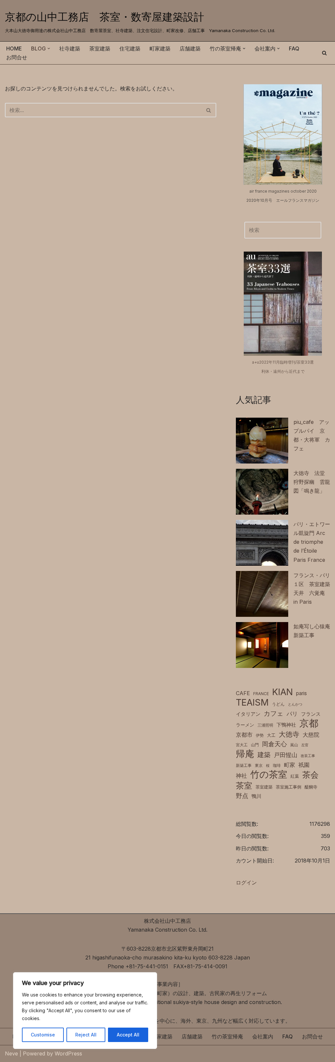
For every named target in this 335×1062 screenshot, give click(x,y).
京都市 (244, 734)
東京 (259, 765)
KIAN (282, 692)
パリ (292, 714)
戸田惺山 (285, 754)
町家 (289, 764)
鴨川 (256, 796)
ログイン (246, 882)
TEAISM (252, 702)
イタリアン (248, 714)
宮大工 (242, 744)
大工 (271, 735)
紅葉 (295, 776)
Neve (11, 1053)
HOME (14, 48)
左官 (305, 745)
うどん (278, 704)
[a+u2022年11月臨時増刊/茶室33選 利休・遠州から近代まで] (283, 304)
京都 (308, 723)
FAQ (294, 48)
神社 (241, 775)
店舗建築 (190, 48)
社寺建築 (69, 48)
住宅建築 (129, 48)
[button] (48, 48)
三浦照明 (265, 725)
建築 (264, 754)
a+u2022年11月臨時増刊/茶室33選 (283, 362)
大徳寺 (289, 734)
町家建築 (160, 48)
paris (301, 693)
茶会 (310, 774)
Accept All (128, 1034)
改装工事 (308, 756)
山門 (255, 744)
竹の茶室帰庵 (227, 1036)
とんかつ (295, 704)
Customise (43, 1034)
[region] (85, 1010)
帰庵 (245, 753)
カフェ (273, 713)
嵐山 (294, 744)
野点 (242, 796)
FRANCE (261, 693)
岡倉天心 (274, 744)
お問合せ (16, 57)
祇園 (303, 764)
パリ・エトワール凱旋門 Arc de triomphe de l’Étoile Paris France (311, 542)
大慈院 (311, 734)
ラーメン (245, 725)
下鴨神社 (286, 725)
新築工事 (244, 765)
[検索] (324, 52)
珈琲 (277, 765)
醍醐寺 (311, 787)
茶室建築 (99, 48)
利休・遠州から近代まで (283, 371)
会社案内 (262, 1036)
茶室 (244, 785)
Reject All (86, 1034)
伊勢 (260, 735)
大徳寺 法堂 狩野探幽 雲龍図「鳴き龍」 (311, 482)
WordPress (68, 1053)
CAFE (243, 693)
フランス (311, 714)
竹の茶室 (268, 774)
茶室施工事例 (288, 787)
